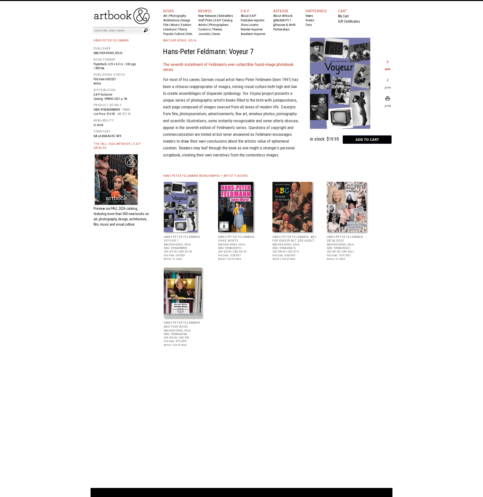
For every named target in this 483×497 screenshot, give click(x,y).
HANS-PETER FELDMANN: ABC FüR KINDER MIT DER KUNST (294, 239)
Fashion (186, 25)
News (309, 16)
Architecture (171, 20)
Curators (204, 29)
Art (165, 16)
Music (175, 25)
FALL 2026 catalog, (124, 208)
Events (310, 20)
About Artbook (283, 16)
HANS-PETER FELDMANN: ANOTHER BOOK (182, 324)
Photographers (218, 25)
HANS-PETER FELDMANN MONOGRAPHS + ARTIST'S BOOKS (205, 176)
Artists (202, 25)
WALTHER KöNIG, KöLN (179, 40)
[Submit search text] (145, 30)
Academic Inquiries (253, 34)
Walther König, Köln (108, 53)
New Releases (207, 16)
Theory (182, 29)
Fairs (309, 25)
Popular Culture (173, 34)
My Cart (343, 16)
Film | (167, 25)
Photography (177, 16)
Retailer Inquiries (252, 29)
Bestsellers (226, 16)
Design (185, 20)
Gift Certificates (349, 21)
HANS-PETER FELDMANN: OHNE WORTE (236, 239)
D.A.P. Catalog (223, 20)
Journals (204, 34)
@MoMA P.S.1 (282, 20)
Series (216, 34)
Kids (189, 34)
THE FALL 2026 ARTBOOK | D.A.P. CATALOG (117, 146)
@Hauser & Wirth (284, 25)
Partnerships (281, 29)
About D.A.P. (248, 16)
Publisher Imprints (252, 20)
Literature (169, 29)
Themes (217, 29)
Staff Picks (205, 20)
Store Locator (250, 25)
